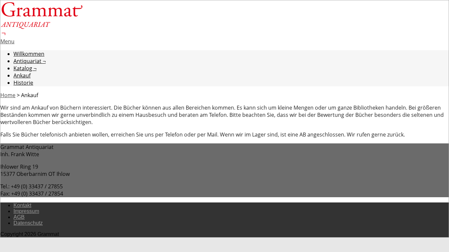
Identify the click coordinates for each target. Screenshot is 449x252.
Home (7, 95)
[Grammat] (42, 34)
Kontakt (22, 205)
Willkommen (28, 53)
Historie (23, 82)
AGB (19, 217)
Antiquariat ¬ (29, 61)
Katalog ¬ (24, 68)
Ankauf (22, 75)
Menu (7, 41)
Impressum (26, 211)
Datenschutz (28, 223)
